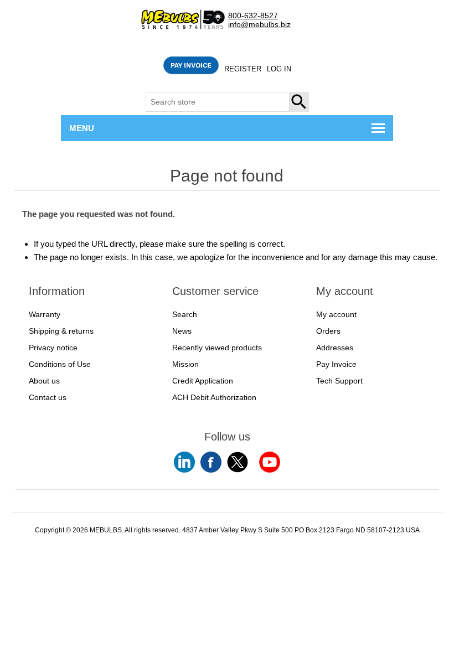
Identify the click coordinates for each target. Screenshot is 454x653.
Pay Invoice (336, 364)
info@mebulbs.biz (259, 24)
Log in (279, 69)
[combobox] (218, 102)
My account (336, 314)
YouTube (184, 462)
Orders (328, 330)
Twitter (237, 462)
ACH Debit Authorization (214, 397)
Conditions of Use (60, 364)
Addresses (334, 347)
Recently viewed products (217, 347)
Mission (185, 364)
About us (44, 380)
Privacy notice (53, 347)
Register (242, 69)
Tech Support (339, 380)
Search (299, 101)
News (182, 330)
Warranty (44, 314)
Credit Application (202, 380)
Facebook (210, 462)
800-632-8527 (253, 16)
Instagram (269, 462)
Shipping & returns (61, 330)
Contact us (47, 397)
